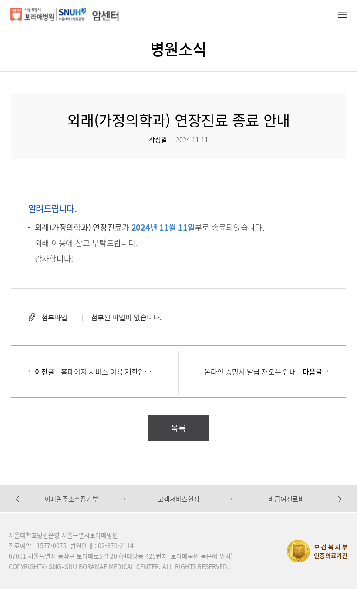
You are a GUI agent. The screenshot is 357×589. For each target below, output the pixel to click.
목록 (178, 428)
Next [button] (340, 499)
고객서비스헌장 (178, 499)
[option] (71, 498)
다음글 (312, 371)
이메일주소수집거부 (71, 499)
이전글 (44, 371)
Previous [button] (17, 499)
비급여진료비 (286, 499)
